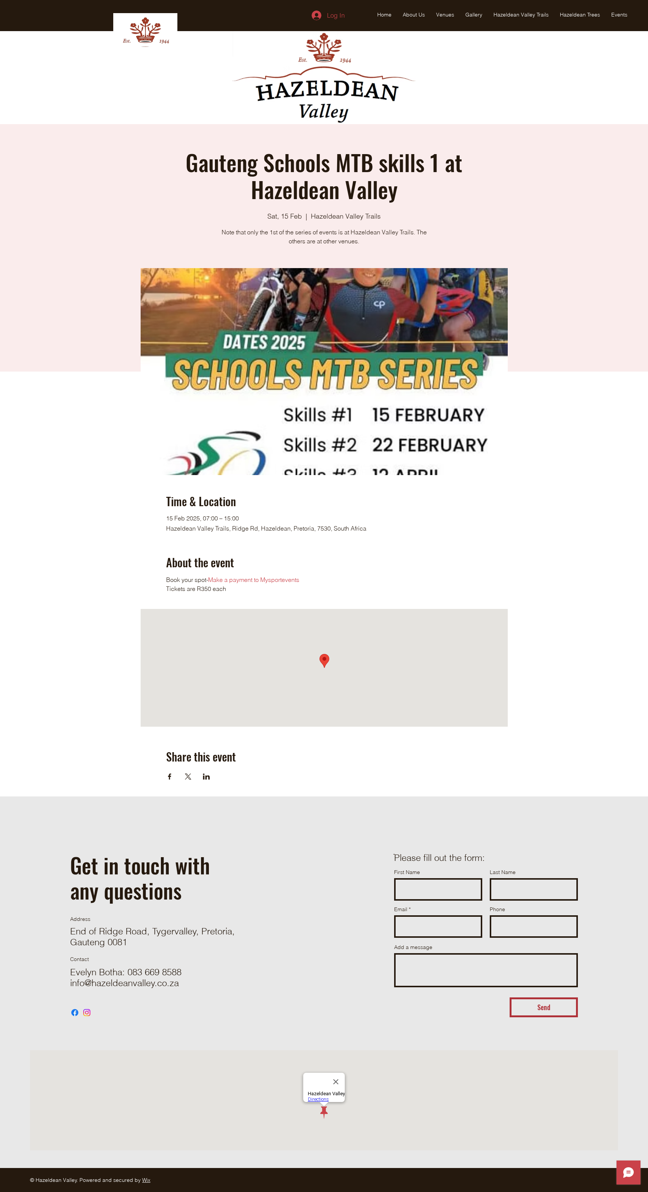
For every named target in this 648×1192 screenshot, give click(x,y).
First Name (407, 872)
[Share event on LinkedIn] (206, 777)
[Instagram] (87, 1012)
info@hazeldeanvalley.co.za (124, 983)
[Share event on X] (188, 777)
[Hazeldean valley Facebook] (75, 1012)
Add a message (413, 947)
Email (400, 909)
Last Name (503, 872)
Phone (497, 909)
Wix (146, 1180)
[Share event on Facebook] (169, 777)
